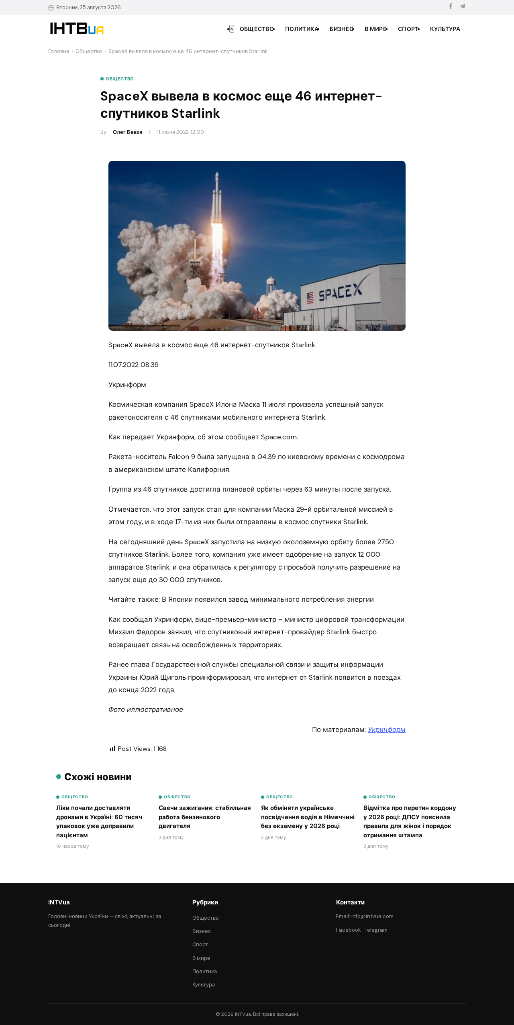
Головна (58, 51)
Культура (445, 29)
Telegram (376, 930)
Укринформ (387, 729)
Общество (257, 29)
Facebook (348, 930)
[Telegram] (462, 7)
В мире (376, 29)
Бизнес (341, 29)
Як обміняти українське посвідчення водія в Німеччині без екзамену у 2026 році (308, 817)
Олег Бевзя (127, 132)
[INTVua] (76, 28)
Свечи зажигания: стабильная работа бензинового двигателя (205, 817)
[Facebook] (450, 7)
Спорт (408, 29)
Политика (301, 29)
